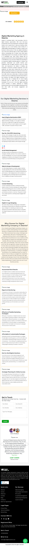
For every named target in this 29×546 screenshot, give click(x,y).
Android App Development (21, 497)
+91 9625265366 (4, 533)
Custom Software (19, 499)
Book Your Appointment (6, 501)
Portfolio (3, 496)
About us (3, 490)
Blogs (2, 497)
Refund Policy (4, 512)
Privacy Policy (4, 508)
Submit (5, 421)
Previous (2, 444)
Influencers (3, 494)
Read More (14, 455)
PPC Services (18, 494)
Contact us (3, 499)
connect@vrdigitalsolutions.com (8, 539)
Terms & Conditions (5, 510)
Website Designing (19, 490)
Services (2, 492)
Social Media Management (21, 496)
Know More (14, 13)
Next (26, 444)
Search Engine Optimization (21, 492)
